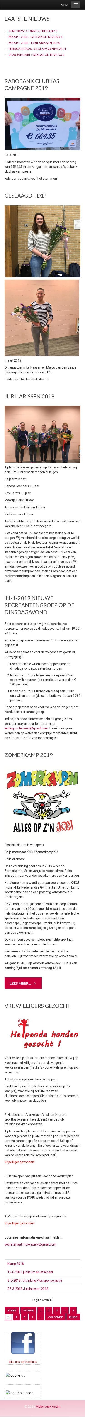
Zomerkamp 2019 (29, 754)
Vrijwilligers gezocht (37, 1005)
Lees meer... (20, 983)
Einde (73, 1317)
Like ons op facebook (23, 1361)
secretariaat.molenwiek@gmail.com (30, 1244)
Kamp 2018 (15, 1263)
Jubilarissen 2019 (29, 396)
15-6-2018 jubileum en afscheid (30, 1272)
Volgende (55, 1317)
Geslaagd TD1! (25, 195)
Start (12, 1310)
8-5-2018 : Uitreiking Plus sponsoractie (34, 1280)
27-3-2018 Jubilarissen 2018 (27, 1289)
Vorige (28, 1310)
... (65, 1310)
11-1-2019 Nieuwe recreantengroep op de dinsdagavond (39, 605)
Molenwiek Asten (48, 1406)
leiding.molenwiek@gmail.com (26, 728)
